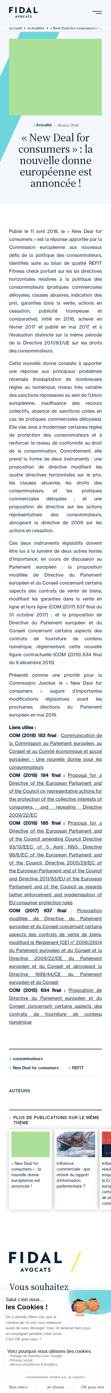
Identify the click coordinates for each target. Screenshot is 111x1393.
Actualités (35, 28)
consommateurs (27, 1059)
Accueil (15, 28)
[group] (30, 1169)
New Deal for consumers (35, 1068)
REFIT (77, 1068)
